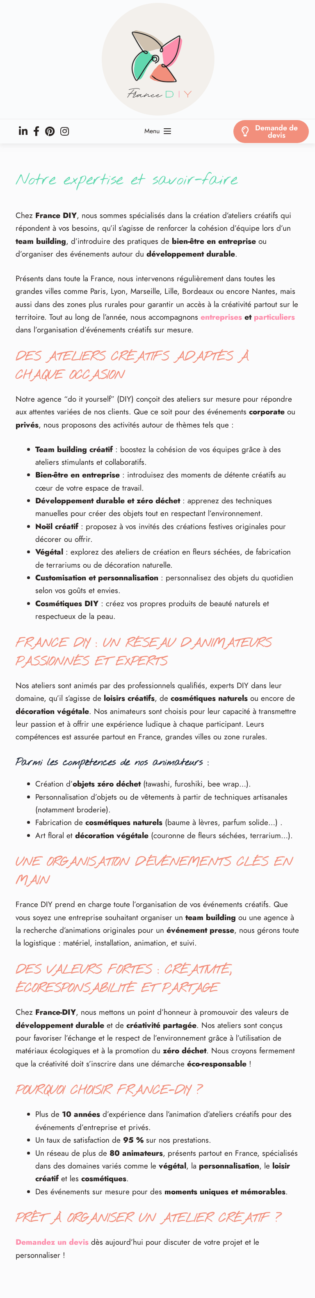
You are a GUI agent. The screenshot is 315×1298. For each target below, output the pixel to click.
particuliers (274, 317)
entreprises (221, 317)
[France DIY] (157, 59)
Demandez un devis (52, 1242)
